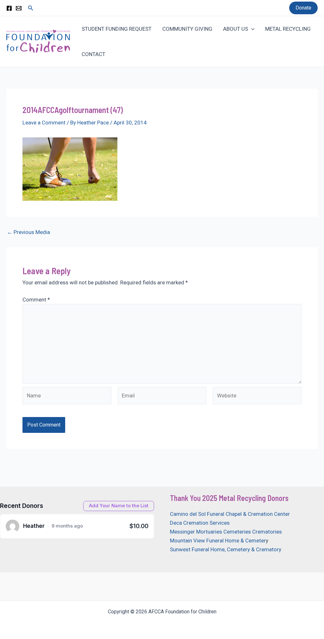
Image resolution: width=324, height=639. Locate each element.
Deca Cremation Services (200, 523)
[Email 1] (19, 8)
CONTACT (93, 54)
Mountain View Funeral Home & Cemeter (218, 540)
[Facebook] (9, 8)
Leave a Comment (43, 122)
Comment (36, 299)
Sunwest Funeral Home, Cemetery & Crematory (225, 549)
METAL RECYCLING (288, 29)
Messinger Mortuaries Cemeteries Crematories (226, 531)
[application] (251, 28)
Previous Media (28, 232)
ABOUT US (235, 29)
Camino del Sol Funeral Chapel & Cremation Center (230, 514)
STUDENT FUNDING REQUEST (117, 29)
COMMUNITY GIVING (187, 29)
